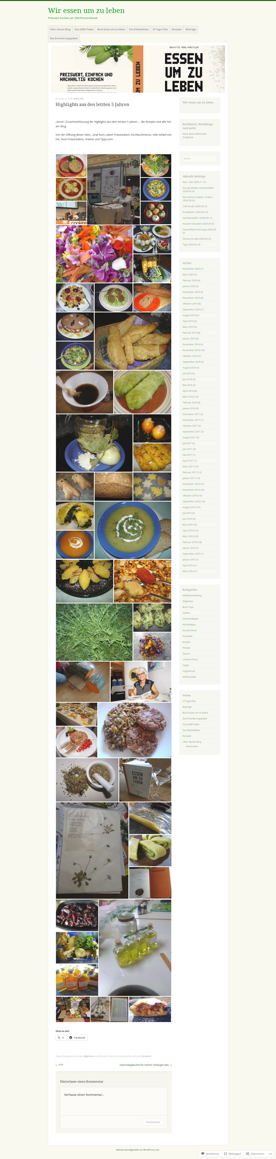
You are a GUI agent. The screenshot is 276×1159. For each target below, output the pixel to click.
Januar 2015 (189, 559)
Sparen (186, 653)
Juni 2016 (187, 518)
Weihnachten (189, 676)
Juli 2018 (187, 373)
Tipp (185, 244)
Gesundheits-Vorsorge (195, 229)
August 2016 (189, 507)
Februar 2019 (190, 332)
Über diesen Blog (60, 29)
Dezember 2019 (191, 292)
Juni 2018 (187, 379)
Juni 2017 (187, 449)
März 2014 (188, 571)
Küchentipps (189, 624)
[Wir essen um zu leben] (138, 69)
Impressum (192, 746)
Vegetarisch (189, 671)
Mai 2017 (187, 455)
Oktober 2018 (190, 356)
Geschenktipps (190, 618)
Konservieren (190, 630)
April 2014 (188, 565)
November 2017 (191, 420)
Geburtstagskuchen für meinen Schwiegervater (146, 1064)
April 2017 (188, 460)
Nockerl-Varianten (192, 223)
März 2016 (188, 536)
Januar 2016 (189, 548)
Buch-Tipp (188, 607)
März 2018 (188, 396)
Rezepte (177, 29)
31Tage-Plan (160, 29)
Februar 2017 (190, 472)
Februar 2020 (190, 280)
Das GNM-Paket (84, 29)
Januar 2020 (189, 286)
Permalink (146, 1056)
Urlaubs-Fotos (190, 659)
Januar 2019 (189, 338)
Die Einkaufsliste (139, 29)
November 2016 (191, 489)
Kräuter (187, 642)
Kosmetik (187, 636)
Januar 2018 (189, 408)
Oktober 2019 (190, 303)
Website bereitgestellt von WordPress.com (137, 1149)
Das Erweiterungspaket (64, 38)
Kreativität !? (189, 212)
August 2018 (189, 367)
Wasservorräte (190, 238)
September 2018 (191, 361)
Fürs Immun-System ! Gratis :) (198, 197)
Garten (186, 612)
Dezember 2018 (191, 344)
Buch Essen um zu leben (111, 29)
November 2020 (191, 268)
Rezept (186, 647)
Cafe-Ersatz (189, 206)
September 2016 (191, 501)
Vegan (186, 665)
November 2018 (191, 350)
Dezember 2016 (191, 484)
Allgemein (89, 1056)
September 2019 (191, 309)
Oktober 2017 (190, 425)
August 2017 (189, 437)
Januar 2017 (189, 478)
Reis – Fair (188, 182)
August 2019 (189, 315)
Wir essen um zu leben (86, 11)
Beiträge (191, 29)
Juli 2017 (187, 443)
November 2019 (191, 297)
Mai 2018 (187, 385)
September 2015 (191, 553)
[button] (71, 165)
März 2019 (188, 327)
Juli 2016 (187, 513)
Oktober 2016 (190, 495)
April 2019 (188, 321)
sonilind (78, 98)
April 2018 (188, 391)
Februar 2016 (190, 542)
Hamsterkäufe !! (191, 218)
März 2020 (188, 274)
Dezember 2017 (191, 414)
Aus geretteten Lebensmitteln (198, 188)
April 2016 (188, 530)
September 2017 (191, 431)
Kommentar (153, 1122)
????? (59, 1064)
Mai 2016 (187, 524)
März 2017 (188, 466)
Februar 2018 (190, 402)
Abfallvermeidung (192, 595)
